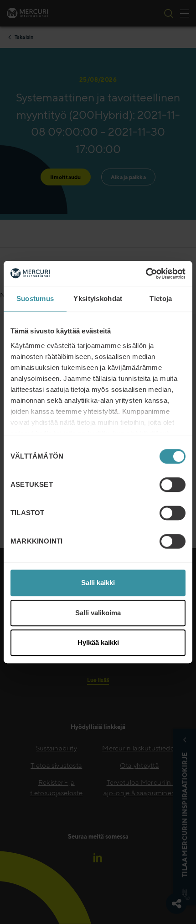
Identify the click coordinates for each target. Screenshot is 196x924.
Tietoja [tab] (161, 298)
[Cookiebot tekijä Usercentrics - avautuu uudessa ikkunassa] (146, 274)
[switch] (173, 484)
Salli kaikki (98, 582)
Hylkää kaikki (98, 642)
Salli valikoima (98, 613)
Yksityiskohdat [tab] (97, 298)
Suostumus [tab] (35, 298)
